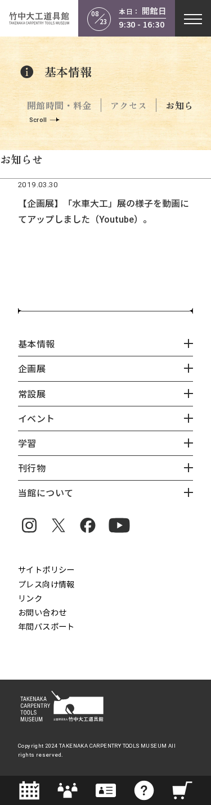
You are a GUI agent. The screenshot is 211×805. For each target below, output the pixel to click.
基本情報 (68, 72)
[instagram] (29, 525)
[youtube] (119, 525)
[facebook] (88, 525)
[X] (58, 525)
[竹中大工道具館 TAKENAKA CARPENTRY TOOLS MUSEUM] (39, 18)
